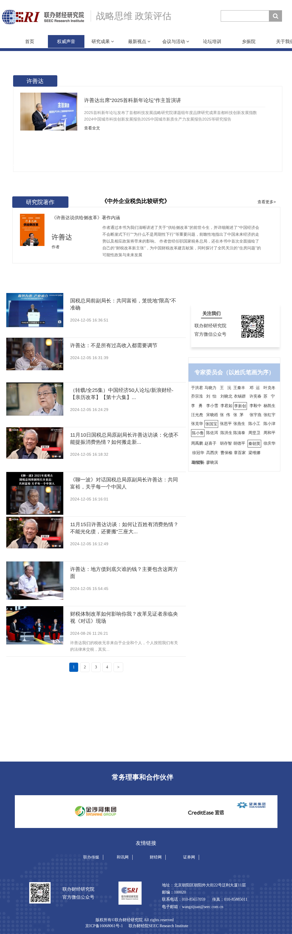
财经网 (156, 857)
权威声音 (66, 41)
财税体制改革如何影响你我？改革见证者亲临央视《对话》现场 (124, 617)
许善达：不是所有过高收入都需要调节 (113, 345)
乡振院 (249, 41)
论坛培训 (212, 41)
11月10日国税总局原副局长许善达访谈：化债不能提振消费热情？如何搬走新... (124, 438)
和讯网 (123, 857)
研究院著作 (40, 202)
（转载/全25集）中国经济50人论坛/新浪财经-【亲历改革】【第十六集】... (121, 393)
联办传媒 (91, 857)
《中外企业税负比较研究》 (136, 201)
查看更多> (266, 202)
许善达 (35, 81)
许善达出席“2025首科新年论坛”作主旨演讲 (132, 100)
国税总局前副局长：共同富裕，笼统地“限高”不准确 (123, 304)
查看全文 (92, 128)
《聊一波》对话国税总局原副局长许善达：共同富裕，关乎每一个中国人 (124, 483)
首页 (29, 41)
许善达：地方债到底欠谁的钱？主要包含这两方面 (124, 572)
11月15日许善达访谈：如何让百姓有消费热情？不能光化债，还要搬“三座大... (124, 528)
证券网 (189, 857)
